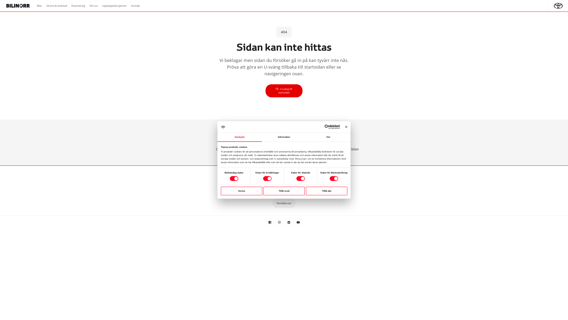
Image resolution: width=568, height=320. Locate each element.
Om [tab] (328, 137)
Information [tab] (284, 137)
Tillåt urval (284, 191)
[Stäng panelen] (346, 127)
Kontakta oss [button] (284, 203)
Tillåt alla (326, 191)
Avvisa (241, 191)
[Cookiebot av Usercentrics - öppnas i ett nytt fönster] (327, 127)
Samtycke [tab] (240, 137)
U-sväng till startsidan (285, 90)
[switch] (267, 178)
